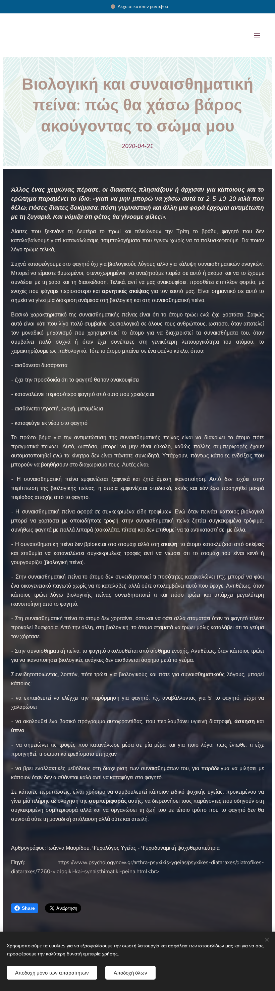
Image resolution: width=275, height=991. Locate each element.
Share (28, 908)
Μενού (257, 35)
